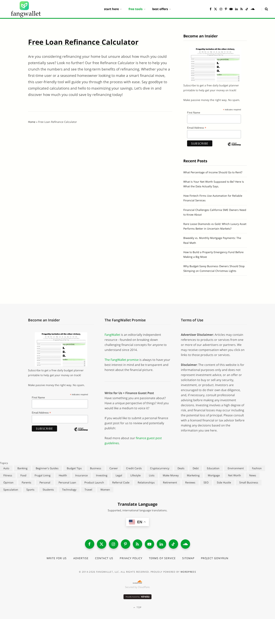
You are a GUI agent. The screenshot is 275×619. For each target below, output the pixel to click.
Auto (6, 468)
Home (31, 122)
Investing (101, 475)
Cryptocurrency (159, 468)
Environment (236, 468)
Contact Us (104, 558)
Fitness (7, 475)
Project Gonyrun (214, 558)
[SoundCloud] (185, 544)
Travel (88, 489)
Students (48, 489)
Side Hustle (224, 482)
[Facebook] (89, 544)
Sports (30, 489)
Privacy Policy (131, 558)
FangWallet (112, 335)
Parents (26, 482)
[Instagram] (113, 544)
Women (105, 489)
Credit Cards (134, 468)
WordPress (188, 571)
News (252, 475)
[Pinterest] (125, 544)
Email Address (196, 128)
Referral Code (120, 482)
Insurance (81, 475)
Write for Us (57, 558)
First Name (193, 112)
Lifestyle (135, 475)
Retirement (170, 482)
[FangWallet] (26, 9)
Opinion (8, 482)
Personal (44, 482)
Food (23, 475)
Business (95, 468)
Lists (152, 475)
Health (63, 475)
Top (139, 607)
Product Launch (94, 482)
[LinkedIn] (161, 544)
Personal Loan (67, 482)
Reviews (190, 482)
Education (213, 468)
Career (113, 468)
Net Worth (234, 475)
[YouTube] (149, 544)
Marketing (193, 475)
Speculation (10, 489)
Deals (181, 468)
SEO (206, 482)
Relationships (146, 482)
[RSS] (137, 544)
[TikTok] (173, 544)
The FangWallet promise (122, 360)
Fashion (257, 468)
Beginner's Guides (47, 468)
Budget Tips (74, 468)
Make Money (171, 475)
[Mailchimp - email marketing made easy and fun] (234, 147)
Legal (119, 475)
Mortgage (214, 475)
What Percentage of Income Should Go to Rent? (212, 172)
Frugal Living (43, 475)
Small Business (248, 482)
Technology (69, 489)
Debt (196, 468)
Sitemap (188, 558)
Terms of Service (162, 558)
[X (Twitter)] (101, 544)
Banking (22, 468)
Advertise (80, 558)
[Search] (265, 9)
